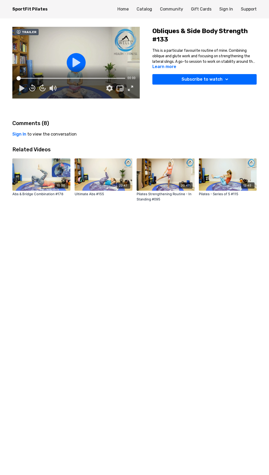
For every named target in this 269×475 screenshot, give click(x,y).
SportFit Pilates (30, 9)
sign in (19, 134)
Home (123, 9)
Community (171, 9)
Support (249, 9)
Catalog (144, 9)
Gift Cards (201, 9)
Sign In (226, 9)
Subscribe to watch (202, 79)
